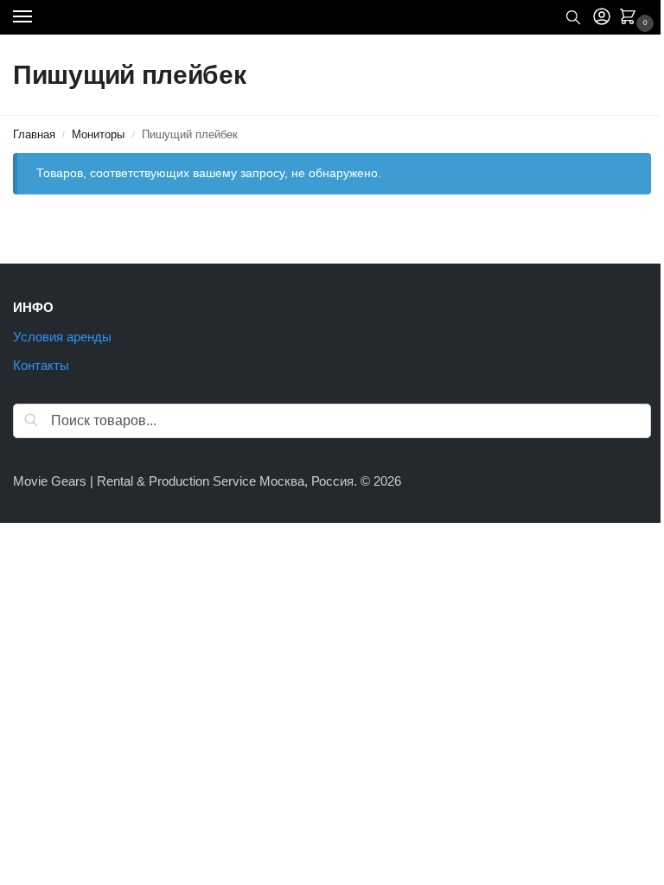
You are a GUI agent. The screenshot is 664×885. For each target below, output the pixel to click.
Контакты (41, 365)
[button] (631, 18)
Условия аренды (62, 337)
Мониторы (98, 134)
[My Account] (601, 17)
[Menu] (39, 17)
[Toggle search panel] (573, 17)
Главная (34, 134)
